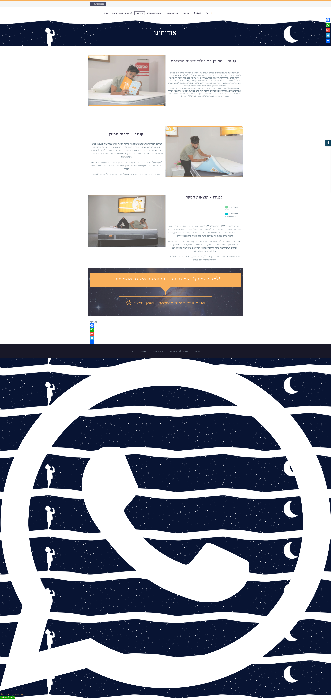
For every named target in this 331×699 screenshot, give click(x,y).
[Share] (165, 342)
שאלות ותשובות (172, 13)
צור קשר (186, 13)
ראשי (106, 13)
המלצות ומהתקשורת (154, 13)
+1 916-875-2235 (98, 4)
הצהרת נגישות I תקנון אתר (179, 351)
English (198, 13)
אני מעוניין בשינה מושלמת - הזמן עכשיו (165, 303)
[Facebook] (165, 325)
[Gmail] (165, 334)
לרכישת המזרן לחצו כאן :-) (122, 13)
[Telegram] (165, 338)
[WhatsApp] (165, 330)
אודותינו (140, 13)
